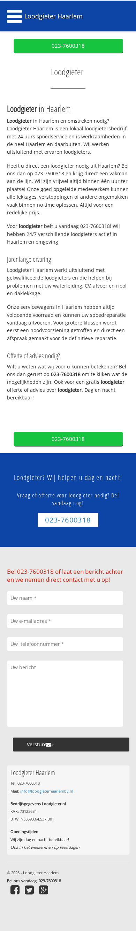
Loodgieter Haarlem (53, 16)
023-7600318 (68, 45)
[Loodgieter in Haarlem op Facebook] (15, 890)
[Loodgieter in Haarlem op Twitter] (30, 890)
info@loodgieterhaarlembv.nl (46, 791)
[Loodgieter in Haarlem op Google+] (44, 890)
